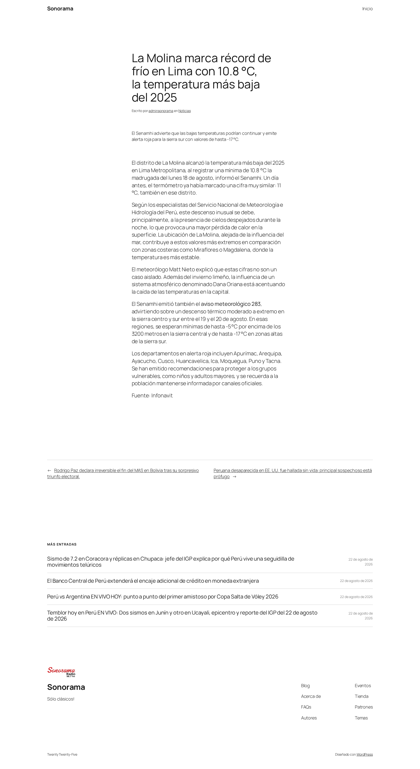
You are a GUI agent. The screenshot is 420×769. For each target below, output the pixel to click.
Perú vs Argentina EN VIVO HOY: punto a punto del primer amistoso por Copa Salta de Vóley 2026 (163, 597)
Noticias (184, 110)
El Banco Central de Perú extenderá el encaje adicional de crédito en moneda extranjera (153, 581)
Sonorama (60, 8)
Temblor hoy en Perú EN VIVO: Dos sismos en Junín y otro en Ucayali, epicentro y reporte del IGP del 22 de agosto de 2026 (182, 616)
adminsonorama (161, 110)
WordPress (365, 754)
